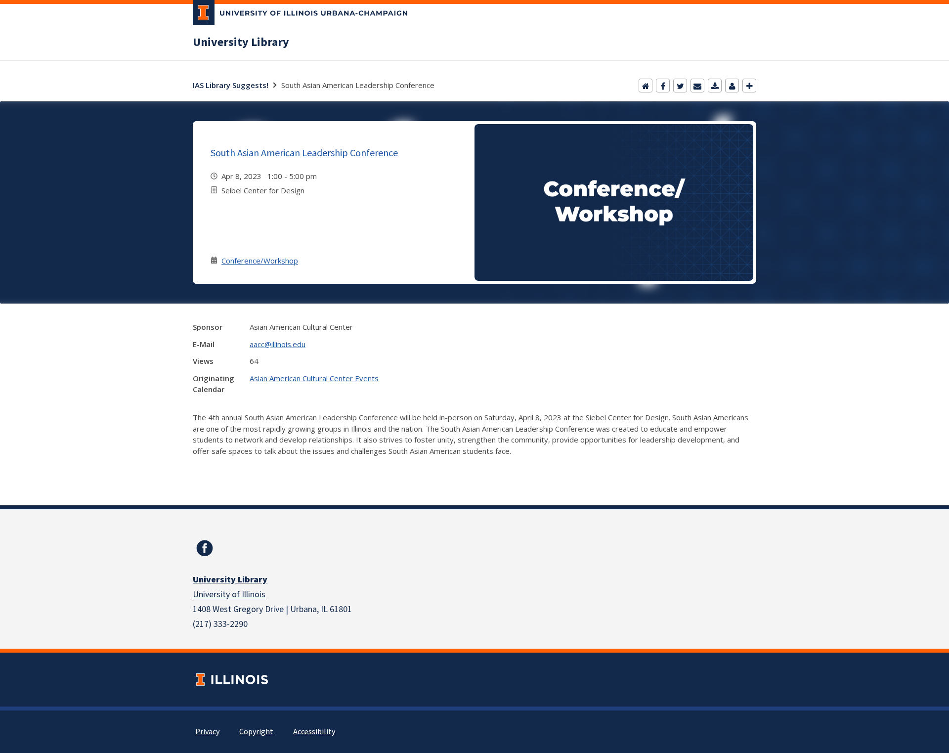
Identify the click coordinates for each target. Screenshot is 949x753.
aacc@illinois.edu (277, 344)
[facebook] (205, 548)
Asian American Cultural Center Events (314, 378)
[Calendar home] (645, 85)
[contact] (732, 85)
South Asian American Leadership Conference (304, 152)
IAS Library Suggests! (230, 85)
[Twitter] (680, 85)
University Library (241, 42)
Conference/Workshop (259, 261)
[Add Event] (749, 85)
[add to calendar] (715, 85)
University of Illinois (229, 594)
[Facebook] (663, 85)
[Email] (697, 85)
